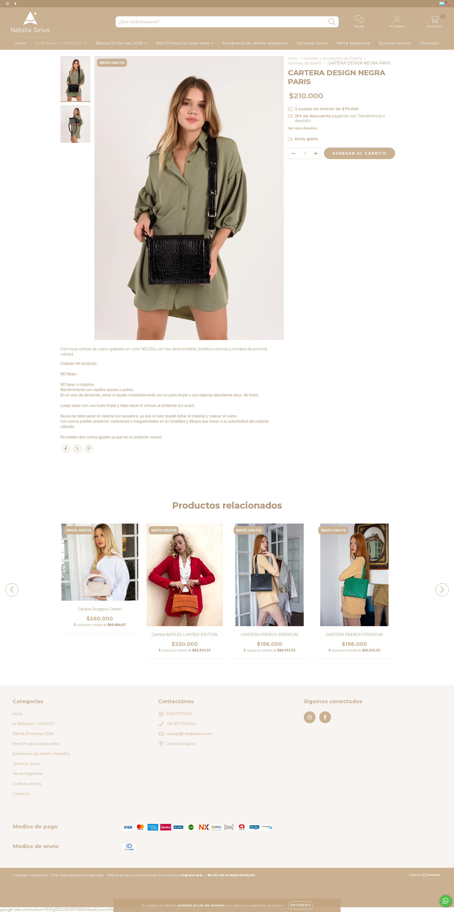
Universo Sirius (312, 43)
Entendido (301, 905)
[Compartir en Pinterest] (89, 450)
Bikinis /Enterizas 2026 (120, 43)
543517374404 (179, 713)
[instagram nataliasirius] (8, 3)
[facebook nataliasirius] (15, 3)
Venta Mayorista (353, 43)
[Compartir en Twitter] (77, 450)
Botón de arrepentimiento (231, 875)
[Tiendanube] (425, 876)
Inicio (20, 43)
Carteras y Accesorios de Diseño (332, 58)
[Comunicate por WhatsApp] (445, 901)
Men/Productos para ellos (183, 43)
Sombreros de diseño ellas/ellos (255, 43)
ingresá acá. (192, 875)
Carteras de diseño (305, 63)
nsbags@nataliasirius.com (189, 733)
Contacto (429, 43)
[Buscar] (332, 22)
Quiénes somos (395, 43)
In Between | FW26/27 (59, 43)
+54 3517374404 (180, 723)
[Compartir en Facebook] (66, 450)
